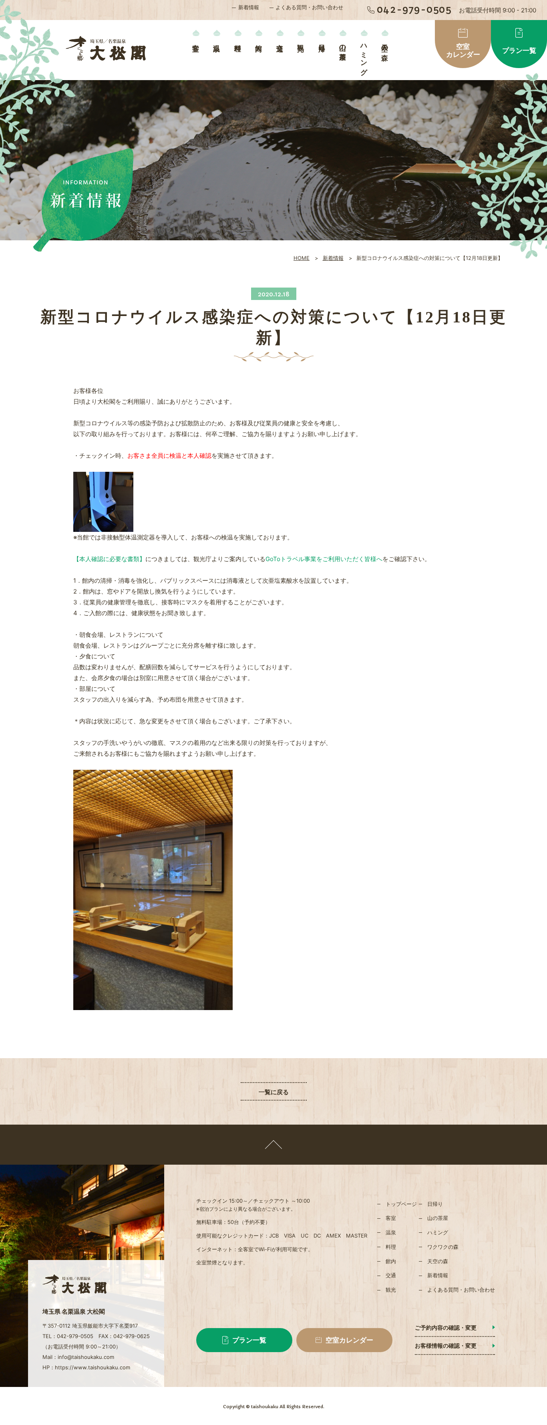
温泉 (217, 39)
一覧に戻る (274, 1092)
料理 (237, 39)
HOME (302, 258)
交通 (280, 39)
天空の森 (385, 44)
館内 (259, 39)
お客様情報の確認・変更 (446, 1345)
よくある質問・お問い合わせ (309, 7)
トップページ (401, 1204)
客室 (195, 39)
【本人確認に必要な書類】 (109, 559)
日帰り (322, 44)
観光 (301, 39)
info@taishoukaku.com (86, 1357)
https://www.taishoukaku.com (92, 1367)
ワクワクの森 (443, 1247)
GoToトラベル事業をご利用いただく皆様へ (323, 559)
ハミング (364, 55)
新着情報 (248, 7)
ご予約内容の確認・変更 (446, 1327)
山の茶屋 (343, 44)
